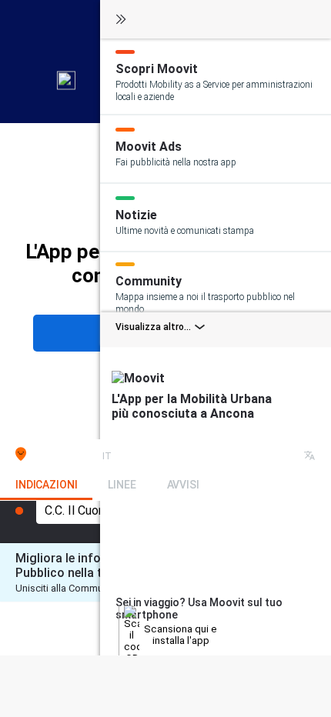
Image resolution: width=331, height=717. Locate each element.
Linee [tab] (121, 485)
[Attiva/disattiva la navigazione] (121, 20)
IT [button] (107, 456)
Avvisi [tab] (183, 485)
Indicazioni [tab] (46, 485)
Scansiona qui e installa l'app (180, 634)
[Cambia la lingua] (309, 456)
